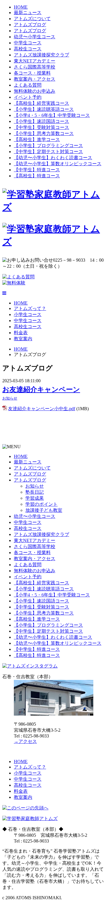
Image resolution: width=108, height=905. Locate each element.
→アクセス (25, 741)
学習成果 (34, 498)
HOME (21, 7)
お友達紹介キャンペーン (41, 389)
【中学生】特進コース (37, 169)
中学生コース (27, 42)
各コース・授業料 (32, 73)
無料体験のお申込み (34, 91)
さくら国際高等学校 (34, 66)
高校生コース (27, 48)
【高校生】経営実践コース (41, 103)
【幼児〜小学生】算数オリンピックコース (57, 163)
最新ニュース (27, 12)
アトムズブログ (30, 24)
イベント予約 (27, 97)
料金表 (21, 332)
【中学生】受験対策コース (41, 127)
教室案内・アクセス (34, 79)
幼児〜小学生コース (34, 36)
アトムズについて (32, 18)
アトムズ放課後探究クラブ (41, 54)
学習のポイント (41, 504)
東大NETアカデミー (34, 60)
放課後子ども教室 (43, 510)
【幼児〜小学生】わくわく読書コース (53, 157)
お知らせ (9, 398)
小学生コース (27, 314)
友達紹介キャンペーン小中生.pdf (41, 408)
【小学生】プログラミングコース (48, 145)
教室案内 (23, 338)
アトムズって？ (30, 308)
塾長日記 (34, 492)
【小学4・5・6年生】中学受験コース (52, 115)
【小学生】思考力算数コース (44, 133)
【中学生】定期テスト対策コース (48, 151)
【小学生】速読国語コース (41, 121)
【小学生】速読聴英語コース (44, 109)
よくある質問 (27, 85)
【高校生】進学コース (37, 139)
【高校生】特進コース (37, 175)
